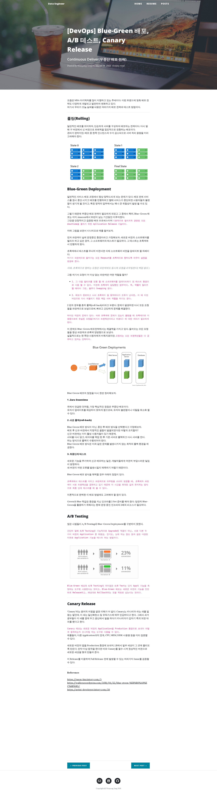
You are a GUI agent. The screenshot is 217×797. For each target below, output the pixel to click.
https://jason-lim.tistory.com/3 (84, 679)
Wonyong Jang (84, 65)
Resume (151, 3)
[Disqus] (108, 726)
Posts (165, 3)
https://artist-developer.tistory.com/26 (88, 689)
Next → (140, 765)
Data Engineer (56, 3)
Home (138, 3)
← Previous (78, 765)
